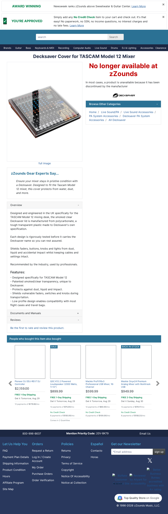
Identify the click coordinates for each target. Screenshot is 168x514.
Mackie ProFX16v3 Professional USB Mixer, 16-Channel (100, 384)
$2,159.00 (22, 388)
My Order (38, 467)
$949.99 (127, 391)
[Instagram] (138, 461)
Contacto (96, 450)
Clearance (160, 47)
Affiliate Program (13, 482)
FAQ (5, 450)
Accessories (146, 47)
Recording (63, 47)
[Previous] (10, 381)
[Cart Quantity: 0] (136, 37)
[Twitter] (149, 461)
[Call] (159, 37)
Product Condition (14, 469)
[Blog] (114, 461)
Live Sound (101, 47)
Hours (6, 476)
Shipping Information (16, 463)
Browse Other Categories (123, 104)
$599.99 (92, 391)
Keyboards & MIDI (44, 47)
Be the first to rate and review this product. (37, 328)
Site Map (8, 489)
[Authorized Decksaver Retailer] (123, 95)
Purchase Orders (42, 473)
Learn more (139, 6)
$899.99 (56, 391)
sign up (159, 451)
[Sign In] (147, 37)
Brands (7, 47)
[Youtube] (161, 461)
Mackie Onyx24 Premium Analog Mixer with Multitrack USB (135, 384)
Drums (114, 47)
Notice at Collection (73, 482)
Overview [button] (44, 205)
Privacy (66, 457)
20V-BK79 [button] (87, 433)
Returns (66, 450)
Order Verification (43, 480)
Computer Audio (82, 47)
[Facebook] (126, 461)
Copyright (67, 469)
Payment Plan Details (16, 457)
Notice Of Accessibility (75, 476)
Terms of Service (71, 463)
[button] (44, 111)
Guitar (18, 47)
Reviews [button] (44, 320)
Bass (28, 47)
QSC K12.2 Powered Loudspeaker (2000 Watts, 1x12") (63, 384)
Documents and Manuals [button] (44, 313)
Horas (94, 457)
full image (45, 163)
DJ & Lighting (129, 47)
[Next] (158, 381)
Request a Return (42, 450)
